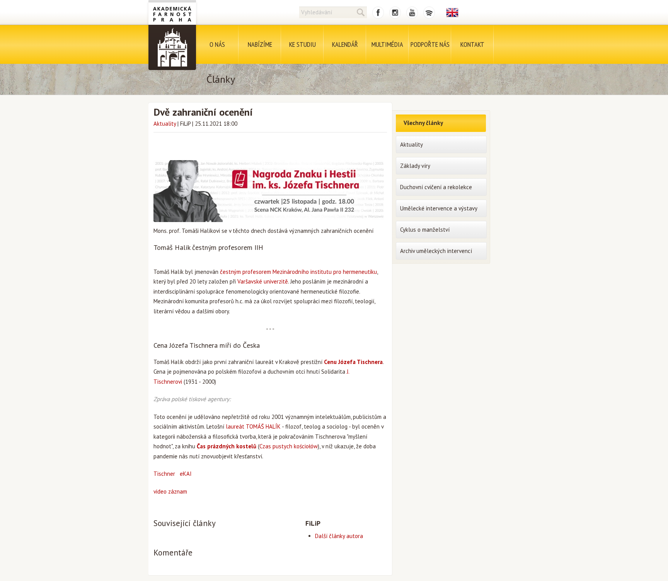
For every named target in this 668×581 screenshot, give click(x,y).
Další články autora (339, 536)
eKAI (186, 473)
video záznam (170, 491)
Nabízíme (260, 44)
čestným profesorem (245, 271)
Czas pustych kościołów (288, 446)
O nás (217, 44)
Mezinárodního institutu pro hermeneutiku (325, 271)
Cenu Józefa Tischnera (353, 362)
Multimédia (387, 44)
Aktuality (164, 123)
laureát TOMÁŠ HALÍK (253, 426)
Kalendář (345, 44)
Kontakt (472, 44)
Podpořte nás (430, 44)
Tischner (164, 473)
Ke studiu (302, 44)
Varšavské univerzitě (262, 281)
